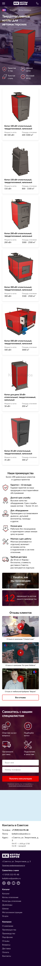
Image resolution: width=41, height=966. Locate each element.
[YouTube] (13, 883)
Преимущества (9, 929)
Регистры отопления (11, 901)
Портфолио (7, 937)
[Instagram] (4, 883)
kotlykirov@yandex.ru (21, 833)
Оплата (5, 952)
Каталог (12, 10)
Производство (8, 933)
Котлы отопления (25, 10)
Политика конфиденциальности (13, 865)
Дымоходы (7, 904)
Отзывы (5, 940)
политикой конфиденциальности (20, 786)
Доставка (6, 948)
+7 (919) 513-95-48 (20, 830)
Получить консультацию (20, 778)
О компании (7, 925)
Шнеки (5, 908)
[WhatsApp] (8, 883)
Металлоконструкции (12, 912)
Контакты (6, 956)
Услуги (5, 916)
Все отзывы (20, 697)
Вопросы (6, 944)
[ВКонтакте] (18, 883)
